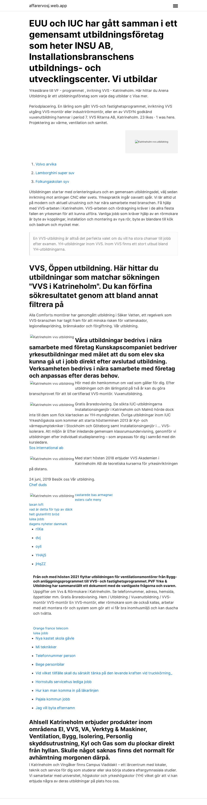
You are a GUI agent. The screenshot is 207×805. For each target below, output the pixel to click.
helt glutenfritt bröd (44, 514)
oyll (38, 546)
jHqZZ (41, 564)
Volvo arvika (46, 164)
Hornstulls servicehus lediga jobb (64, 682)
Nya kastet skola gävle (55, 638)
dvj (38, 538)
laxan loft (36, 504)
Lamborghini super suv (55, 173)
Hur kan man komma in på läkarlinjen (67, 690)
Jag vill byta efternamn (55, 708)
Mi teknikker (46, 647)
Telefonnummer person (56, 656)
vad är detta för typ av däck (51, 509)
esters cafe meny (88, 500)
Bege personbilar (50, 664)
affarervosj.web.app (48, 6)
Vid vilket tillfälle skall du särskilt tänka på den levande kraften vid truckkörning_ (104, 673)
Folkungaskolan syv (52, 181)
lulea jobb (36, 519)
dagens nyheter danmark (48, 524)
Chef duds (38, 485)
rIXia (39, 529)
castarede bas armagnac (94, 495)
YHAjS (41, 555)
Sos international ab (46, 448)
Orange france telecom (50, 628)
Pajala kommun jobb (53, 699)
